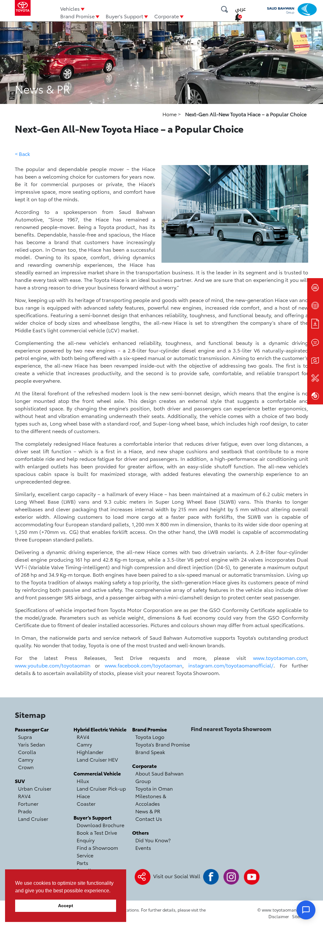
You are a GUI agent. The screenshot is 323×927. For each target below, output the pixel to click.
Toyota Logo (149, 736)
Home (170, 113)
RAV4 (24, 795)
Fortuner (28, 803)
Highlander (90, 751)
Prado (25, 811)
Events (143, 847)
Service (85, 855)
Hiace (83, 795)
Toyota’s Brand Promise (162, 744)
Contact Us (148, 818)
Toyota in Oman (154, 788)
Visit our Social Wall (176, 875)
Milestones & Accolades (150, 799)
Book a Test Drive (97, 832)
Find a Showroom (97, 847)
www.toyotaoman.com (280, 657)
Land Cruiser (33, 818)
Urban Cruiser (34, 788)
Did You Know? (153, 840)
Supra (25, 736)
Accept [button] (65, 905)
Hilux (83, 780)
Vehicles (70, 8)
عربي (240, 9)
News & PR (147, 811)
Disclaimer (278, 916)
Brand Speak (150, 751)
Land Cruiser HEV (97, 759)
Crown (26, 766)
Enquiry (86, 840)
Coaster (86, 803)
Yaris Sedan (31, 744)
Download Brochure (100, 824)
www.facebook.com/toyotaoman (143, 665)
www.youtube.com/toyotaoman (53, 665)
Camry (25, 759)
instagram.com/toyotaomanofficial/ (230, 665)
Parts (82, 862)
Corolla (27, 751)
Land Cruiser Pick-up (101, 788)
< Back (22, 153)
